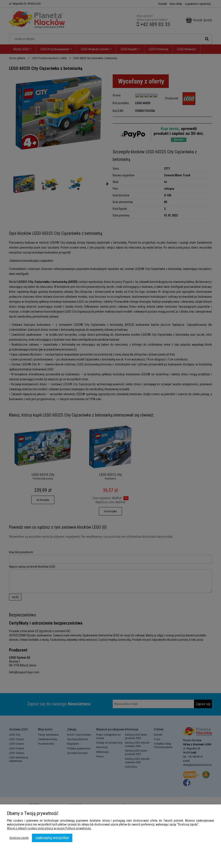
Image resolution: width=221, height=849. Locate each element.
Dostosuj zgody (19, 838)
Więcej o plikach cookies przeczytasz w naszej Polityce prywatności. (49, 828)
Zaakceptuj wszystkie (52, 837)
